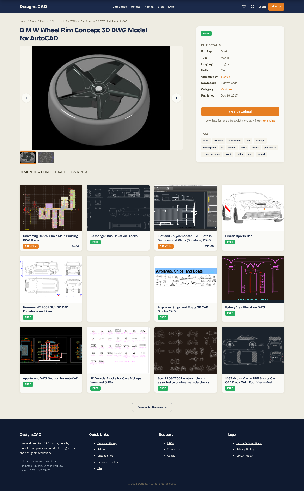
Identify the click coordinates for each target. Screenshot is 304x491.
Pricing (101, 449)
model (255, 147)
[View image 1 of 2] (28, 157)
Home (23, 21)
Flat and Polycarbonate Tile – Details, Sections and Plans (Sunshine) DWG (185, 238)
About (171, 455)
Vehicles (57, 21)
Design (231, 147)
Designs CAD (33, 6)
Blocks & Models (39, 21)
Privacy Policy (245, 449)
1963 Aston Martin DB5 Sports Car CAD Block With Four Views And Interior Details (250, 382)
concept (260, 140)
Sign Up (276, 6)
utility (240, 154)
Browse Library (107, 443)
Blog (100, 468)
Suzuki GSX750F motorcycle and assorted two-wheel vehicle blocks (183, 380)
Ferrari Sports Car (238, 236)
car (248, 140)
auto (205, 140)
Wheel (261, 154)
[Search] (252, 6)
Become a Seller (107, 462)
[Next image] (176, 98)
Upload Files (105, 455)
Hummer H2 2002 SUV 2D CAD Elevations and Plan (45, 309)
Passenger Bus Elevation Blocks (114, 236)
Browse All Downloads (152, 407)
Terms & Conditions (249, 443)
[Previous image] (26, 98)
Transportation (211, 154)
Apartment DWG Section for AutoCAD (50, 378)
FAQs (170, 443)
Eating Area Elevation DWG (245, 307)
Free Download (240, 112)
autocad (218, 140)
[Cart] (243, 6)
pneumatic (270, 147)
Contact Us (174, 449)
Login (262, 6)
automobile (234, 140)
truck (228, 154)
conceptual (209, 147)
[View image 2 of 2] (45, 157)
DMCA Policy (244, 455)
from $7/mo (267, 120)
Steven (225, 76)
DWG (244, 147)
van (250, 154)
